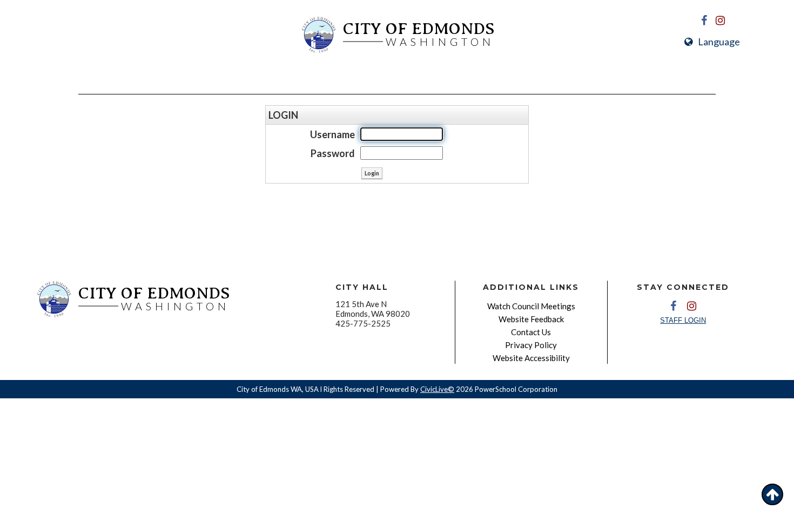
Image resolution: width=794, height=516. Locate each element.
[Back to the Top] (772, 494)
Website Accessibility (531, 358)
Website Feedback (531, 319)
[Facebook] (704, 20)
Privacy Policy (531, 345)
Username (332, 134)
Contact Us (531, 332)
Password (333, 153)
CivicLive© (437, 389)
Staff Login (683, 320)
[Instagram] (720, 20)
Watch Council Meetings (531, 306)
